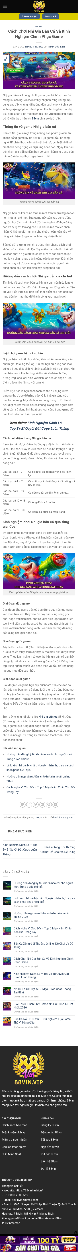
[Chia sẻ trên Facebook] (29, 805)
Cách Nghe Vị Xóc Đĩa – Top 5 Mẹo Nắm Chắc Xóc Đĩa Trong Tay (42, 930)
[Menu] (5, 6)
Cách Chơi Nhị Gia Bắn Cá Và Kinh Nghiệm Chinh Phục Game (43, 960)
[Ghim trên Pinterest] (49, 805)
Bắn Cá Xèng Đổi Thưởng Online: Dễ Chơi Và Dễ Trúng (43, 945)
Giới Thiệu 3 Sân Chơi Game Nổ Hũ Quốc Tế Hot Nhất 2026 (43, 1005)
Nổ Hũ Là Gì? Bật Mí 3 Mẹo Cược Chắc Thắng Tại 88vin (42, 990)
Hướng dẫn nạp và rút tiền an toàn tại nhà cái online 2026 (41, 915)
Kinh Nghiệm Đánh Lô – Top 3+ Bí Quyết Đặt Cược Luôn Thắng (20, 849)
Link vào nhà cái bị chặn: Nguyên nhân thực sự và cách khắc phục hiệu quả (44, 900)
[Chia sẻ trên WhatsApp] (23, 805)
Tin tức (39, 26)
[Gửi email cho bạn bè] (42, 805)
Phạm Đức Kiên (56, 47)
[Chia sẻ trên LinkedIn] (55, 805)
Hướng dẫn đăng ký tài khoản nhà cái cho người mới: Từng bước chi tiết (43, 884)
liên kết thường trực (63, 817)
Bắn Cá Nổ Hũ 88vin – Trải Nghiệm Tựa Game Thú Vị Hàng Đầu (42, 1020)
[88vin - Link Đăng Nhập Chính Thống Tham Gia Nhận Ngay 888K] (39, 6)
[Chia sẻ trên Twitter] (36, 805)
